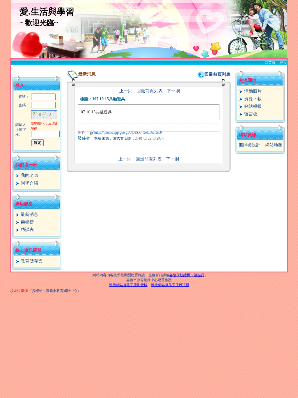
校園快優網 (19, 291)
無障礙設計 (249, 144)
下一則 (173, 91)
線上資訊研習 (28, 250)
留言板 (250, 114)
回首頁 (270, 63)
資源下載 (252, 98)
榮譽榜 (26, 222)
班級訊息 (24, 203)
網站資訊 (247, 134)
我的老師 (28, 175)
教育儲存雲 (30, 261)
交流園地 (247, 80)
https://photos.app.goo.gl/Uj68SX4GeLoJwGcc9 (128, 133)
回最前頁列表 (217, 74)
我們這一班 (26, 164)
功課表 (26, 229)
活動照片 (252, 91)
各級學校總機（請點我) (187, 275)
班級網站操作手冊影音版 (128, 285)
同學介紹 (28, 183)
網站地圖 (274, 144)
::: (12, 68)
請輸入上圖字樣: (20, 130)
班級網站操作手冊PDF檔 (170, 285)
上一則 (125, 91)
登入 (283, 63)
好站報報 (252, 106)
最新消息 (28, 214)
